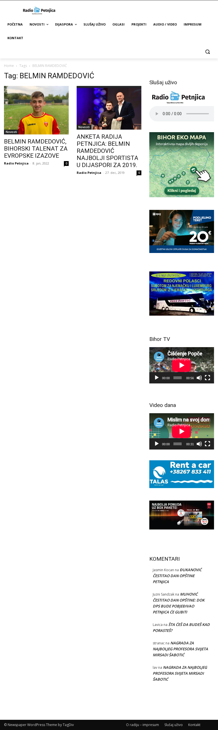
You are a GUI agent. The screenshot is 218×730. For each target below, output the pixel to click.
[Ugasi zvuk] (199, 378)
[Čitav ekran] (207, 378)
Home (9, 65)
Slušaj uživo (173, 724)
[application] (181, 365)
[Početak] (157, 378)
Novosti (11, 132)
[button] (207, 51)
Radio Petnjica (16, 163)
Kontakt (194, 724)
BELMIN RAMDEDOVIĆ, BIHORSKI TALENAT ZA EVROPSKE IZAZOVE (36, 148)
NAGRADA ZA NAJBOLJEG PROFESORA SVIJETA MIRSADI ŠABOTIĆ (180, 648)
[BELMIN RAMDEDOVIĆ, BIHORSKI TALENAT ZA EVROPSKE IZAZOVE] (36, 110)
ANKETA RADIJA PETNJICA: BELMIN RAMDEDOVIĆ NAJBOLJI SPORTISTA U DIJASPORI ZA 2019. (107, 150)
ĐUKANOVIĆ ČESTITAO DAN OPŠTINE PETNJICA (177, 575)
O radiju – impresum (142, 724)
